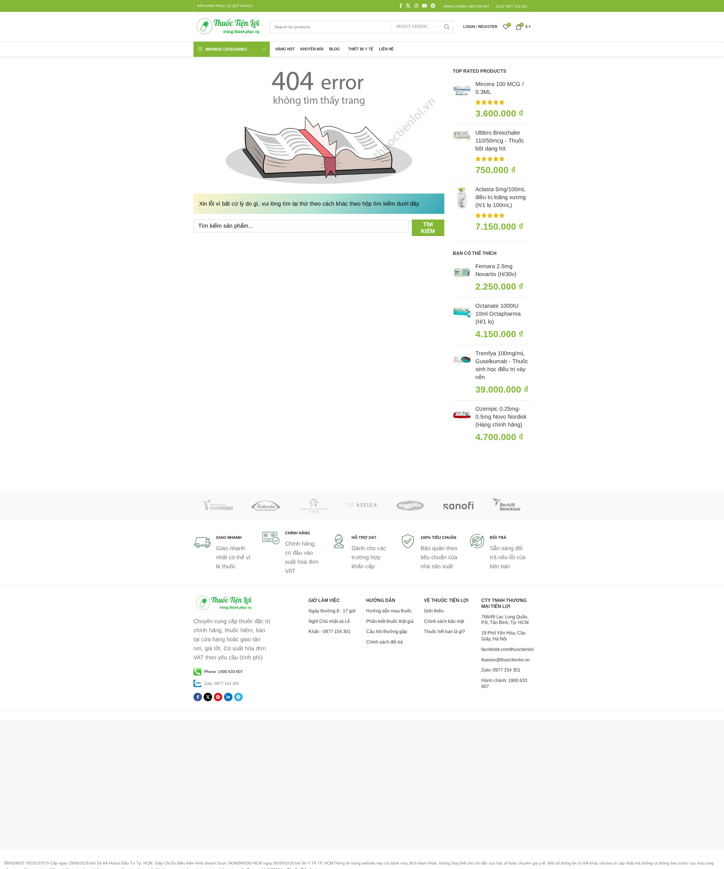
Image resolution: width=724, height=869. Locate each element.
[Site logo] (228, 26)
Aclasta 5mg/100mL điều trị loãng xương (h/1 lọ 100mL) (500, 197)
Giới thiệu (434, 610)
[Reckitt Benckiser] (506, 505)
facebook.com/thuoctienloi (506, 649)
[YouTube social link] (424, 5)
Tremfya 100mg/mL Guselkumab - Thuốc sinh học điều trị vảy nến (501, 365)
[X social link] (408, 5)
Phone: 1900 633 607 (223, 671)
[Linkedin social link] (228, 697)
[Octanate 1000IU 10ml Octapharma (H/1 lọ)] (462, 321)
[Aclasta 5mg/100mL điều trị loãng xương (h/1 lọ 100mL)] (462, 209)
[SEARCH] (446, 26)
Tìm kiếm (428, 227)
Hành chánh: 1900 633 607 (466, 6)
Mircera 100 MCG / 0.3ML (499, 88)
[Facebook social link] (400, 5)
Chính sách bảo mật (444, 621)
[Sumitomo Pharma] (314, 505)
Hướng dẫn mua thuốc (389, 610)
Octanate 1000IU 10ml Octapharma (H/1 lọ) (498, 314)
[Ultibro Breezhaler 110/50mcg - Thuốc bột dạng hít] (462, 153)
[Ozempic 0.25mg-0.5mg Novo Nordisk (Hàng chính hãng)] (462, 424)
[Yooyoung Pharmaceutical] (217, 505)
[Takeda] (266, 505)
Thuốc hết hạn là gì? (444, 631)
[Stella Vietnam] (362, 505)
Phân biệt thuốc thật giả (389, 621)
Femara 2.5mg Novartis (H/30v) (495, 270)
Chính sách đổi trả (384, 642)
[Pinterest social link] (433, 5)
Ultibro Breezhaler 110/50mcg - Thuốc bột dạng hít (499, 141)
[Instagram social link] (416, 5)
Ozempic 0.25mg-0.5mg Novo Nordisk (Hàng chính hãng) (501, 417)
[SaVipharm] (410, 505)
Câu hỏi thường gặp (386, 631)
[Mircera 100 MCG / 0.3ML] (462, 100)
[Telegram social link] (238, 697)
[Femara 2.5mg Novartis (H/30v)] (462, 277)
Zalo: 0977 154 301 (500, 670)
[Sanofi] (458, 505)
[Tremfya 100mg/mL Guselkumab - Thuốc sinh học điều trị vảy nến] (462, 372)
